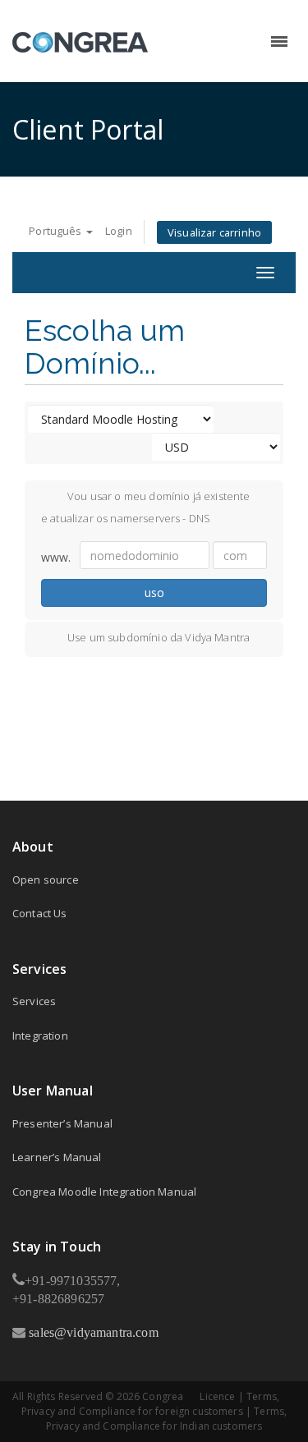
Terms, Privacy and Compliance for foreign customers (150, 1403)
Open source (45, 879)
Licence (217, 1396)
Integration (40, 1035)
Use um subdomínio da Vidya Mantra (158, 637)
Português (57, 230)
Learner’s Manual (57, 1157)
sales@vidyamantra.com (92, 1332)
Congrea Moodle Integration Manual (104, 1191)
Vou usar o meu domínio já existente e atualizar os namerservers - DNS (146, 507)
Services (34, 1001)
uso (154, 592)
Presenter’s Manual (62, 1123)
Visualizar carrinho (214, 232)
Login (118, 230)
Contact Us (39, 913)
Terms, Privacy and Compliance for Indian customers (166, 1418)
